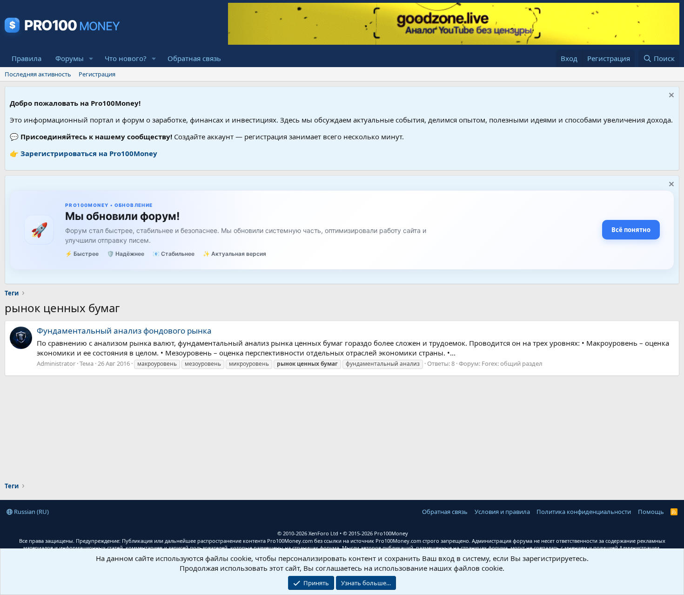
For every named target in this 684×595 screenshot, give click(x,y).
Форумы (69, 58)
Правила (26, 58)
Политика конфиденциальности (583, 511)
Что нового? (126, 58)
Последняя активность (38, 74)
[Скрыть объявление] (670, 96)
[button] (91, 58)
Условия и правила (502, 511)
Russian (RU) (31, 511)
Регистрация (97, 74)
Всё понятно (630, 230)
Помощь (651, 511)
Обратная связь (194, 58)
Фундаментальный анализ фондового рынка (124, 330)
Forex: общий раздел (512, 363)
